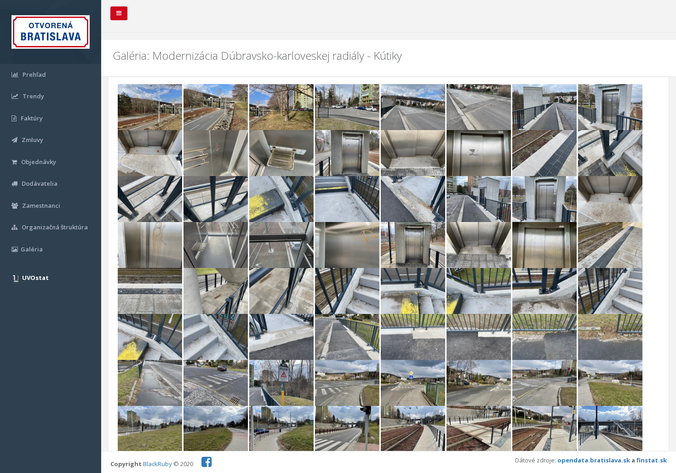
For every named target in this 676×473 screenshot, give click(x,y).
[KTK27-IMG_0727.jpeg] (282, 246)
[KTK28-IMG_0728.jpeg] (348, 246)
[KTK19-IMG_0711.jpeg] (282, 199)
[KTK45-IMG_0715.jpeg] (414, 338)
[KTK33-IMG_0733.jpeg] (150, 292)
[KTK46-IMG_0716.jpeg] (479, 338)
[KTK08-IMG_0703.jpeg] (610, 107)
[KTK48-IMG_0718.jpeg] (610, 338)
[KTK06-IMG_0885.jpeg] (479, 107)
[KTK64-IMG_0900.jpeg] (610, 430)
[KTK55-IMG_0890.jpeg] (545, 384)
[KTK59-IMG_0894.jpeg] (282, 430)
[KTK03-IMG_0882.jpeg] (282, 107)
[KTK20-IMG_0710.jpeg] (348, 199)
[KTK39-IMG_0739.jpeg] (545, 292)
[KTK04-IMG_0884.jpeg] (348, 107)
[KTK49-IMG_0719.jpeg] (150, 384)
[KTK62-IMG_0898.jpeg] (479, 430)
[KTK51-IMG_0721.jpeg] (282, 384)
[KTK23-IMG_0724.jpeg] (545, 199)
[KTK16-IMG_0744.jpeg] (610, 153)
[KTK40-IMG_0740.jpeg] (610, 292)
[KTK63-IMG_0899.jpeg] (545, 430)
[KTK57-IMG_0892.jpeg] (150, 430)
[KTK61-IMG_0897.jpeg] (414, 430)
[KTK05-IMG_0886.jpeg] (414, 107)
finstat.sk (651, 460)
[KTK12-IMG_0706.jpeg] (348, 153)
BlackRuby (157, 464)
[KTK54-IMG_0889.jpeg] (479, 384)
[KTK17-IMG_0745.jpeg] (150, 199)
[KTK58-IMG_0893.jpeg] (216, 430)
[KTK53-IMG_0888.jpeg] (414, 384)
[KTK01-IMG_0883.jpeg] (150, 107)
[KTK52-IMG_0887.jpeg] (348, 384)
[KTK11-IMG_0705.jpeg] (282, 153)
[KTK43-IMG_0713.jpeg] (282, 338)
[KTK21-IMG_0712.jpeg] (414, 199)
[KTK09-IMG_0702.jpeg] (150, 153)
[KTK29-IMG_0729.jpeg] (414, 246)
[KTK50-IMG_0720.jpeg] (216, 384)
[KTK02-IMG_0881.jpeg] (216, 107)
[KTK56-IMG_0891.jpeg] (610, 384)
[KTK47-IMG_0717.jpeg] (545, 338)
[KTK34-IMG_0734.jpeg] (216, 292)
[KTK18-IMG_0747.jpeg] (216, 199)
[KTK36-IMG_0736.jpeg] (348, 292)
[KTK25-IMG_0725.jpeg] (150, 246)
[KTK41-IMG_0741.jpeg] (150, 338)
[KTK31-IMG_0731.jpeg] (545, 246)
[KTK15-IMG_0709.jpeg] (545, 153)
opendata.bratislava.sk (593, 460)
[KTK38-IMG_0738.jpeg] (479, 292)
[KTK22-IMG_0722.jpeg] (479, 199)
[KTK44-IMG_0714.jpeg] (348, 338)
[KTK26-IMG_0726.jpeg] (216, 246)
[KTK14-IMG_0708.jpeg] (479, 153)
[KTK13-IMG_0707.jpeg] (414, 153)
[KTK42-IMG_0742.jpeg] (216, 338)
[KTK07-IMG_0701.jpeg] (545, 107)
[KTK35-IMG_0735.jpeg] (282, 292)
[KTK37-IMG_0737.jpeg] (414, 292)
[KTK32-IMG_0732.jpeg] (610, 246)
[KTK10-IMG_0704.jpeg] (216, 153)
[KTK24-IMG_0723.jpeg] (610, 199)
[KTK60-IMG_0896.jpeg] (348, 430)
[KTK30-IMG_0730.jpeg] (479, 246)
